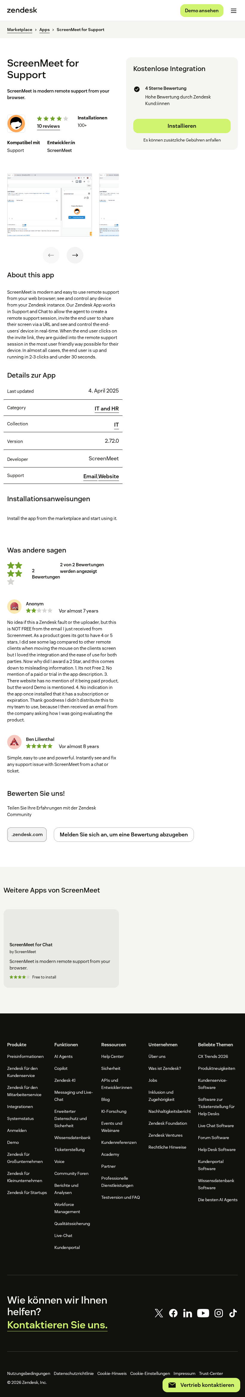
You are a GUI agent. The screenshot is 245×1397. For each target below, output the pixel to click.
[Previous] (51, 255)
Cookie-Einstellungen (150, 1373)
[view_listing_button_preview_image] (49, 205)
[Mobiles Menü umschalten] (233, 10)
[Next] (75, 255)
